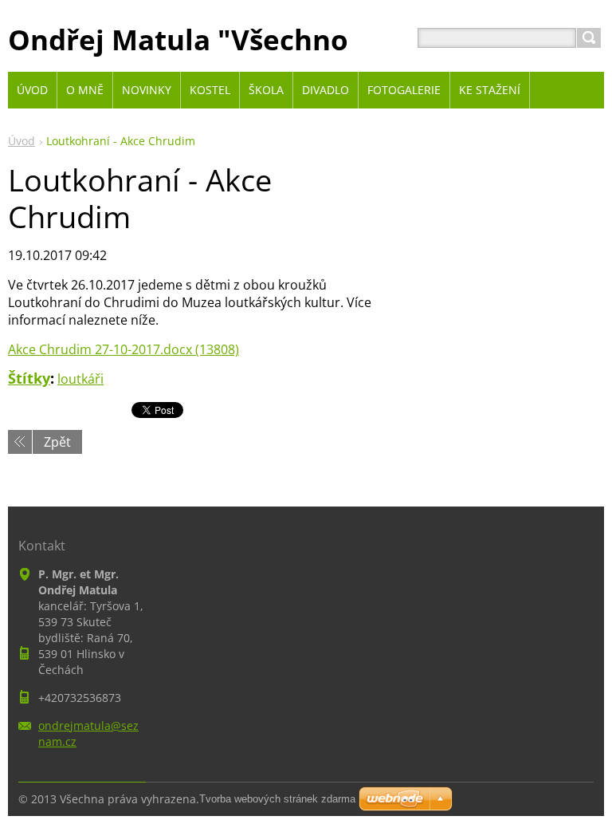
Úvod (21, 140)
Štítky (29, 378)
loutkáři (80, 379)
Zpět (57, 442)
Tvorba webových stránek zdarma (277, 799)
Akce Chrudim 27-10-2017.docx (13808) (123, 349)
